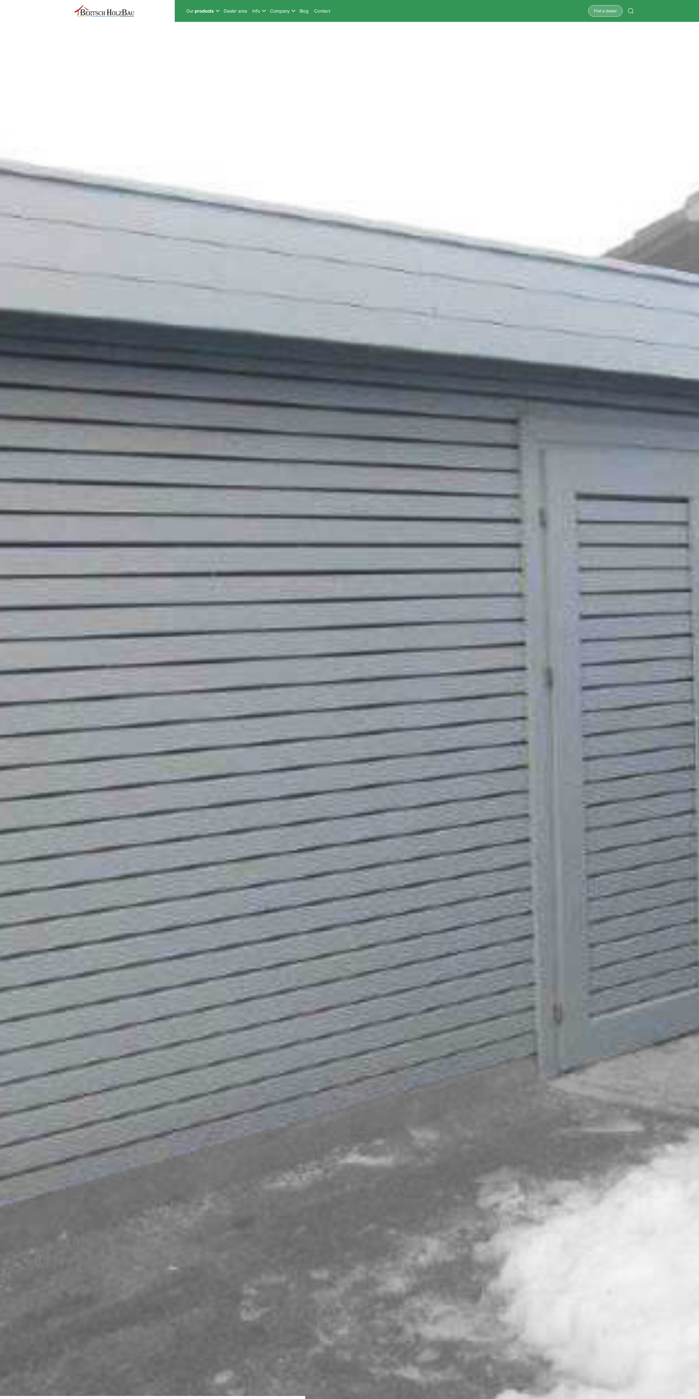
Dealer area (235, 11)
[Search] (630, 11)
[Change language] (641, 11)
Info (256, 11)
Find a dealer (605, 10)
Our (200, 11)
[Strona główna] (104, 11)
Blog (304, 11)
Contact (322, 11)
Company (280, 11)
